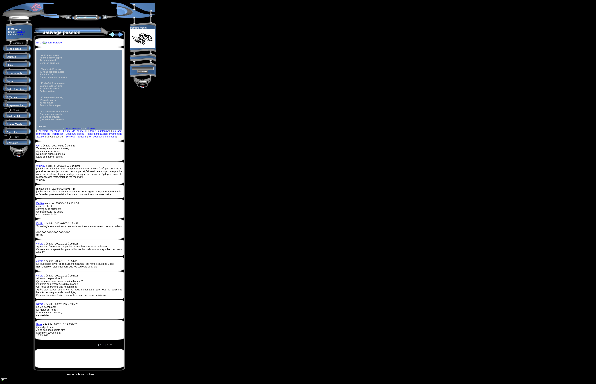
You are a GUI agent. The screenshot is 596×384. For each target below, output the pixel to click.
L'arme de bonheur (74, 131)
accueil (82, 17)
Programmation (15, 105)
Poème (10, 81)
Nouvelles (12, 132)
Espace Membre (15, 124)
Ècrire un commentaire (72, 128)
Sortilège (70, 136)
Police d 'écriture (16, 89)
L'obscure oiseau (74, 133)
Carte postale (14, 116)
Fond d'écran (14, 48)
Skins (10, 65)
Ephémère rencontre (48, 131)
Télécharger (90, 128)
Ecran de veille (14, 73)
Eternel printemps (99, 131)
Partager (57, 42)
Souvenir (82, 136)
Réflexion (12, 97)
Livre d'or (12, 142)
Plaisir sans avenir (96, 133)
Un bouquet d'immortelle (102, 136)
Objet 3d (11, 57)
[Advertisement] (80, 8)
